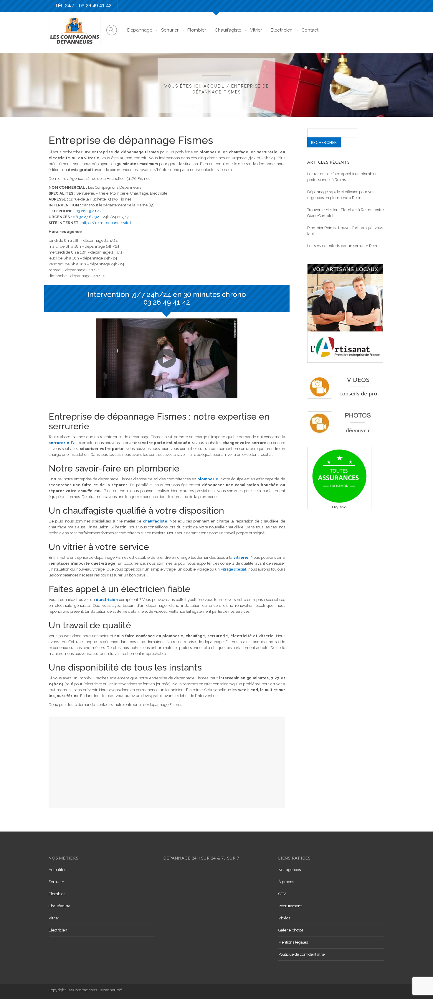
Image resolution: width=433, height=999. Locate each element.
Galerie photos (290, 930)
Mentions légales (293, 942)
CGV (282, 894)
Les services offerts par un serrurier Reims (343, 246)
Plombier (196, 30)
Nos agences (289, 869)
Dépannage (139, 30)
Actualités (57, 869)
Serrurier (170, 30)
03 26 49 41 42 (95, 6)
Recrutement (290, 906)
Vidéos (284, 918)
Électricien (58, 930)
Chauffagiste (228, 30)
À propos (286, 882)
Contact (309, 30)
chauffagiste (155, 521)
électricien (107, 599)
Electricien (281, 30)
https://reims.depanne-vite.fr (107, 223)
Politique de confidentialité (301, 954)
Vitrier (256, 30)
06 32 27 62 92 (86, 217)
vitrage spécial (233, 569)
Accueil (214, 86)
